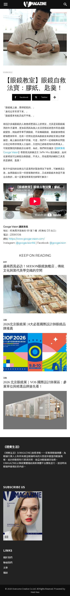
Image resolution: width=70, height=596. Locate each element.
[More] (54, 97)
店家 (5, 262)
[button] (5, 4)
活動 (5, 320)
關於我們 (7, 557)
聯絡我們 (8, 562)
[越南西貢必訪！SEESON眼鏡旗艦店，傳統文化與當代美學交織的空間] (35, 294)
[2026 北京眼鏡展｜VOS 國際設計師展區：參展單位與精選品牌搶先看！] (35, 410)
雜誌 (5, 572)
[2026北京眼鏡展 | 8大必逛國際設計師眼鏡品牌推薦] (35, 352)
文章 (5, 567)
